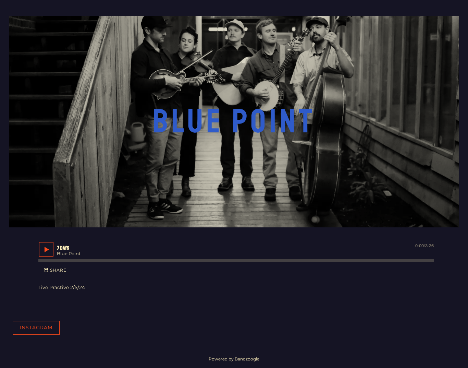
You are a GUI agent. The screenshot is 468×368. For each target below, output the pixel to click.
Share (58, 270)
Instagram (36, 327)
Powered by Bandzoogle (234, 359)
